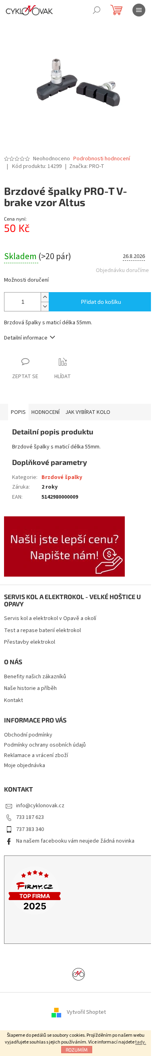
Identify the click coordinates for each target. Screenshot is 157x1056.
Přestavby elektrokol (29, 642)
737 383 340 (30, 829)
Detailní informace (26, 338)
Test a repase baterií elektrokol (42, 630)
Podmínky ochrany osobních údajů (45, 745)
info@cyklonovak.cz (40, 806)
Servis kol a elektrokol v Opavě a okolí (50, 618)
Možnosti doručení (26, 280)
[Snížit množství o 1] (45, 306)
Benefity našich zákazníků (35, 677)
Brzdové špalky (61, 477)
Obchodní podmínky (28, 735)
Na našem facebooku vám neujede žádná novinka (75, 841)
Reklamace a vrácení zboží (36, 755)
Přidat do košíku (101, 301)
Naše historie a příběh (30, 688)
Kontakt (13, 700)
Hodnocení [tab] (45, 412)
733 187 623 (30, 817)
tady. (140, 1042)
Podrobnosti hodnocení (101, 159)
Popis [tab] (18, 412)
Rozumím (77, 1049)
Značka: (86, 166)
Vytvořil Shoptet (86, 1013)
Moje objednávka (24, 765)
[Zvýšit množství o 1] (45, 297)
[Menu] (139, 10)
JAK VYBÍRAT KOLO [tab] (87, 412)
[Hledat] (97, 10)
